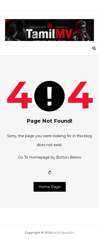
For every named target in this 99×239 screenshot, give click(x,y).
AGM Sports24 (63, 232)
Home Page (50, 187)
